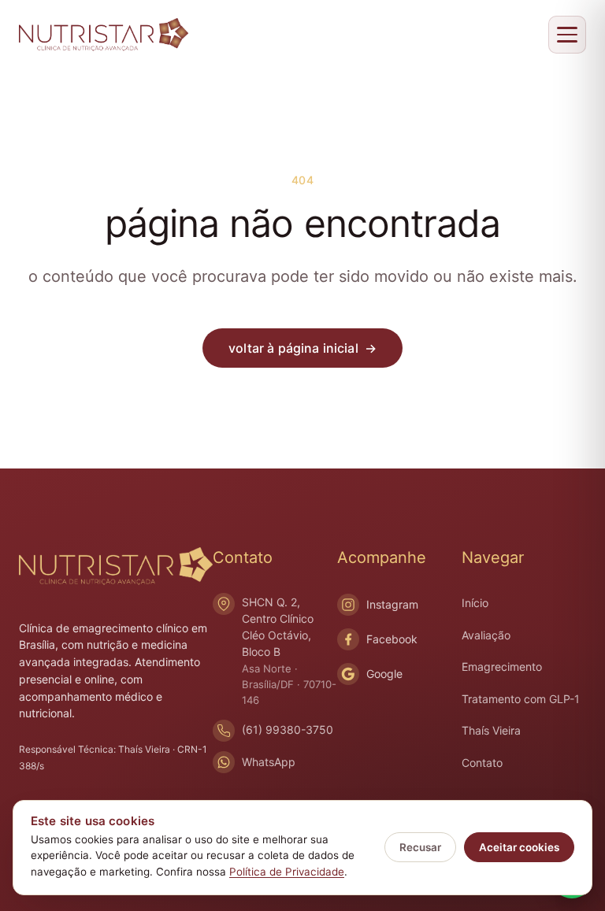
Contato (482, 762)
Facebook (392, 639)
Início (475, 602)
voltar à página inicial (302, 348)
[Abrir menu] (567, 35)
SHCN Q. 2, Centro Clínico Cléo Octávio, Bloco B (289, 650)
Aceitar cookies (519, 847)
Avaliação (486, 635)
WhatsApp (268, 761)
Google (384, 673)
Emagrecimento (502, 666)
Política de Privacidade (286, 871)
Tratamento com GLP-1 (521, 698)
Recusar (420, 847)
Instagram (392, 604)
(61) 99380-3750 (287, 729)
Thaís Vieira (491, 730)
